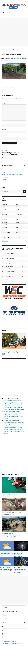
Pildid (4, 615)
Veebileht (4, 135)
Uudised (4, 607)
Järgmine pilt (11, 49)
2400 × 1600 (11, 87)
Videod (4, 619)
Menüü (6, 12)
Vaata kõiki (5, 241)
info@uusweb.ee (6, 643)
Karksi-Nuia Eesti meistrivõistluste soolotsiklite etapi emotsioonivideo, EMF (13, 400)
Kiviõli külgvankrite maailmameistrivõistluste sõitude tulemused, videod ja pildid (11, 534)
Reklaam (14, 643)
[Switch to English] (14, 637)
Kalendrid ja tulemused (9, 611)
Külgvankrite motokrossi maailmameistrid (13, 172)
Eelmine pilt (4, 49)
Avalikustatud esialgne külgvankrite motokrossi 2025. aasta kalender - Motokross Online (13, 405)
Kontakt (19, 643)
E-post (4, 129)
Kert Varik (5, 177)
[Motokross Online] (14, 6)
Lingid (4, 179)
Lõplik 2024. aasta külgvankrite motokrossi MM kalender (14, 431)
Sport (4, 622)
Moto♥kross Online (6, 641)
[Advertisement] (14, 32)
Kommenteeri (6, 103)
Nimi (3, 123)
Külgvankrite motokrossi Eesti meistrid (12, 174)
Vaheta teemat (8, 165)
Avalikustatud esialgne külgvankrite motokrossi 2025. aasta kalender (13, 416)
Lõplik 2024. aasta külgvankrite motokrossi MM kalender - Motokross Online (13, 413)
